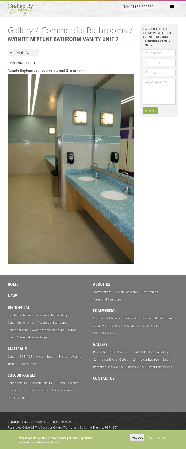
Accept (137, 437)
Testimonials (150, 292)
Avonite (76, 356)
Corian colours (17, 383)
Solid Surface (28, 364)
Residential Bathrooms (52, 323)
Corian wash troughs (106, 326)
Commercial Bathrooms (84, 30)
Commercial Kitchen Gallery (110, 360)
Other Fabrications (160, 367)
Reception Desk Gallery (108, 367)
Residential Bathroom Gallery (149, 352)
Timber (12, 364)
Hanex (63, 356)
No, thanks (156, 437)
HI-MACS (26, 356)
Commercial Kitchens (106, 318)
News (13, 296)
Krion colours (16, 390)
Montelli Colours (41, 383)
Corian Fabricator (126, 292)
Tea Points (131, 318)
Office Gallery (135, 367)
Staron (50, 356)
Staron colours (38, 390)
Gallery (20, 30)
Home (13, 284)
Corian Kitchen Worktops (53, 315)
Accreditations (102, 292)
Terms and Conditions (107, 299)
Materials (17, 349)
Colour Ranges (22, 375)
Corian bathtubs (18, 330)
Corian (12, 356)
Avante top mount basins (48, 330)
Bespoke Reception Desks (141, 326)
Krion (39, 356)
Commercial (104, 310)
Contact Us (103, 378)
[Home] (22, 10)
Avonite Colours (18, 398)
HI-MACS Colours (67, 383)
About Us (101, 284)
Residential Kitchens (20, 315)
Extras (72, 330)
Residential (19, 307)
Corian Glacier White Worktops (27, 337)
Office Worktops (103, 333)
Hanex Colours (61, 390)
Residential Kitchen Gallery (110, 352)
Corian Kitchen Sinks (21, 323)
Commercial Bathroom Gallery (151, 360)
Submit (150, 110)
